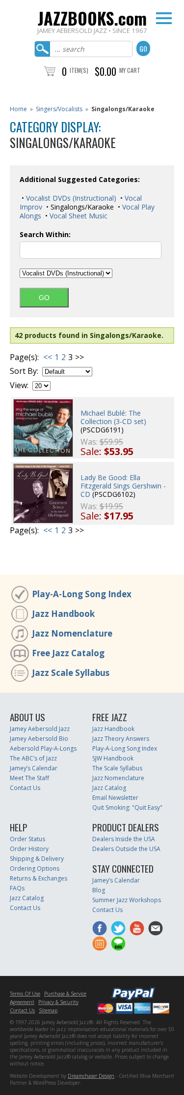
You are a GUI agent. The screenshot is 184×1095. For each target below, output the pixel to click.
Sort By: (24, 371)
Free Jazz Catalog (68, 653)
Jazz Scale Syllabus (70, 672)
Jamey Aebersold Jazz (40, 729)
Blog (98, 890)
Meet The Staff (29, 778)
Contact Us (25, 788)
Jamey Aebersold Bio (39, 738)
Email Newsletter (115, 797)
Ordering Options (34, 868)
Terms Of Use (25, 993)
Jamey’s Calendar (33, 768)
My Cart (129, 70)
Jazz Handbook (63, 613)
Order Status (27, 839)
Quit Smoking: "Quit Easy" (127, 807)
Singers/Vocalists (59, 109)
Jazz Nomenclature (72, 633)
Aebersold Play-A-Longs (43, 748)
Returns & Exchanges (38, 878)
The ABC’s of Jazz (33, 758)
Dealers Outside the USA (126, 849)
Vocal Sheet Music (77, 215)
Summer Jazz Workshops (126, 900)
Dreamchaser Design (91, 1075)
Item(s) (79, 70)
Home (18, 109)
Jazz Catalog (109, 788)
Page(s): (24, 357)
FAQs (17, 888)
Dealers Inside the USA (123, 839)
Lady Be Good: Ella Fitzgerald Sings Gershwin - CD (123, 486)
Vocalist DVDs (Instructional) (70, 198)
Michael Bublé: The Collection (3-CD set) (113, 417)
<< (47, 357)
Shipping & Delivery (37, 858)
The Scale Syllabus (117, 768)
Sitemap (48, 1010)
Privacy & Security (58, 1002)
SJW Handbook (112, 758)
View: (19, 385)
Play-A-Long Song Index (81, 594)
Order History (29, 849)
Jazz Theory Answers (120, 738)
